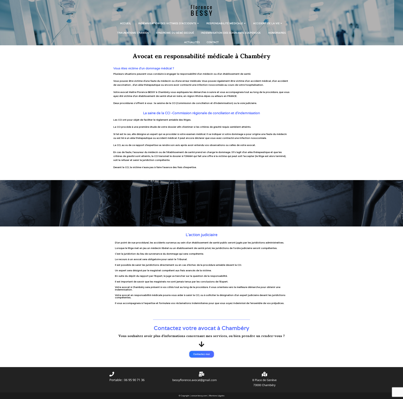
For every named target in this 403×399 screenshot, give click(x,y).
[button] (201, 354)
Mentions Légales (216, 395)
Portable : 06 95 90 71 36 (127, 380)
